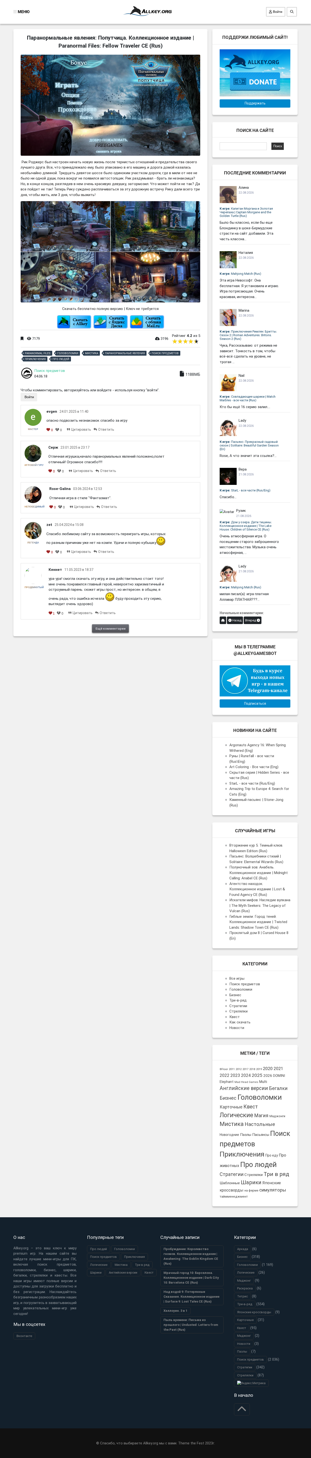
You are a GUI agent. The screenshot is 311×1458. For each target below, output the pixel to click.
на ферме (251, 1190)
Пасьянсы (260, 1134)
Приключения (35, 359)
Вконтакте (24, 1336)
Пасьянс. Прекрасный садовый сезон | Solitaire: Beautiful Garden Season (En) (249, 445)
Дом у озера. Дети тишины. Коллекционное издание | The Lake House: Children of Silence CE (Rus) (246, 525)
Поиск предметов (165, 353)
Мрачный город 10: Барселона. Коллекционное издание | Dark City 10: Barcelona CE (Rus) (191, 1277)
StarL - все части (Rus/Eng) (245, 490)
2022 (224, 1075)
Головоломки (67, 353)
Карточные (231, 1107)
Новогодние (229, 1135)
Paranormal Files (38, 353)
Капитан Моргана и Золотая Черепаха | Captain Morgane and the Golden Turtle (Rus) (246, 212)
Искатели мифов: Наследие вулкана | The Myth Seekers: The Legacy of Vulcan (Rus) (259, 905)
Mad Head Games (246, 1082)
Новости (236, 1028)
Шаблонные (230, 1183)
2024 (246, 1075)
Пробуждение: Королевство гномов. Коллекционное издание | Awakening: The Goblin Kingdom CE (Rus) (191, 1256)
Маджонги (277, 1116)
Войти (277, 12)
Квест (234, 1017)
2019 (259, 1069)
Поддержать (255, 103)
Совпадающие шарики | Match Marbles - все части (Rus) (248, 398)
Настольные (260, 1124)
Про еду (271, 1155)
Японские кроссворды (254, 1312)
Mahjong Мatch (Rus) (240, 273)
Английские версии (244, 1088)
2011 (232, 1069)
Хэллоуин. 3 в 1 (175, 1310)
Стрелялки (238, 1011)
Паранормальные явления (125, 353)
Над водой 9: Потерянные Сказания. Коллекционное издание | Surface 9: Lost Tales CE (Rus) (191, 1296)
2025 (257, 1075)
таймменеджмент (234, 1196)
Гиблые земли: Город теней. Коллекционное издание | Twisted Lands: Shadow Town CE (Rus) (258, 922)
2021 (278, 1068)
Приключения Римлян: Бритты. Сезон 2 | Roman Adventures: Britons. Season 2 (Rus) (248, 335)
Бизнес (235, 995)
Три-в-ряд (238, 1000)
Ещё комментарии (110, 628)
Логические (236, 1115)
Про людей (60, 359)
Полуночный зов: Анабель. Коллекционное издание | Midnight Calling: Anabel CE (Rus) (258, 872)
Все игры (236, 978)
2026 (267, 1075)
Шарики (251, 1182)
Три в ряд (276, 1174)
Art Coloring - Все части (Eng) (253, 767)
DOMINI (279, 1076)
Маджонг (244, 1280)
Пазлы (245, 1134)
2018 (252, 1069)
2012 (239, 1069)
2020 (268, 1068)
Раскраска (245, 1288)
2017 (245, 1069)
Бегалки (278, 1088)
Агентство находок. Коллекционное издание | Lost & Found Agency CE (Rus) (257, 889)
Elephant (226, 1082)
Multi (263, 1082)
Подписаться (255, 703)
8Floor (224, 1069)
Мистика (91, 353)
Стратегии (238, 1006)
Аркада (242, 1249)
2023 (235, 1075)
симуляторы (272, 1190)
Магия (261, 1115)
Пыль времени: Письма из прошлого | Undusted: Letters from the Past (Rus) (191, 1324)
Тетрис (242, 1296)
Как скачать (240, 1022)
